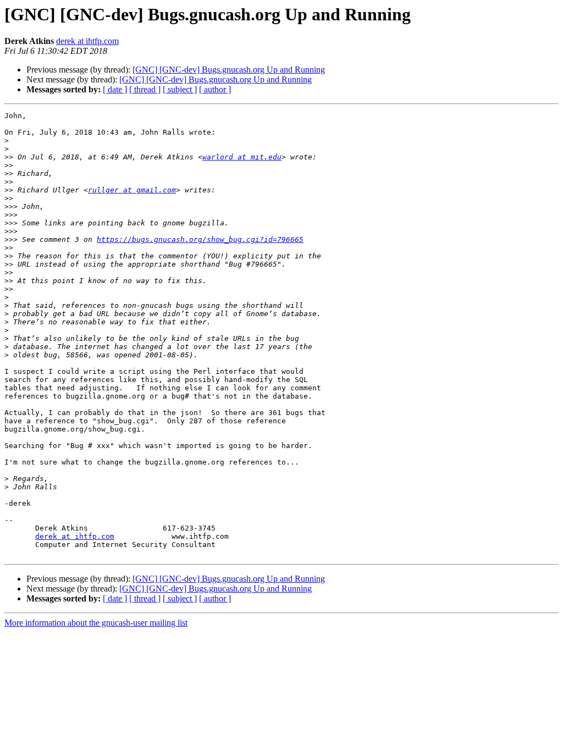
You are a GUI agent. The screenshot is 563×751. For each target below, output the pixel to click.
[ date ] (115, 89)
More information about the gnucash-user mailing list (95, 622)
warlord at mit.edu (242, 157)
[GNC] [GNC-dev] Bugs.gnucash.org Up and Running (229, 69)
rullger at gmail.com (132, 190)
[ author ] (215, 89)
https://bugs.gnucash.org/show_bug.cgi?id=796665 (200, 239)
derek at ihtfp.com (87, 41)
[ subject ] (180, 89)
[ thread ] (145, 89)
